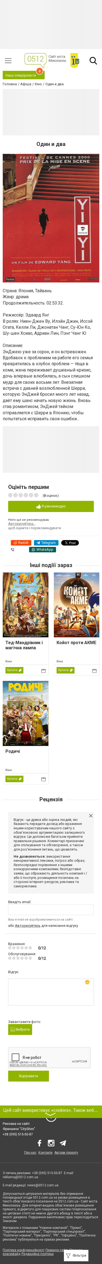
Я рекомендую (53, 506)
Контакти (45, 1153)
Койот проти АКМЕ (76, 642)
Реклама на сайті (16, 1124)
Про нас (30, 1153)
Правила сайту (56, 1250)
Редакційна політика (37, 1254)
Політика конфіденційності (23, 1250)
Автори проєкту (66, 1153)
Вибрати (22, 1029)
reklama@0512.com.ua (20, 1177)
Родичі (12, 751)
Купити (12, 670)
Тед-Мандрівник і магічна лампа (24, 645)
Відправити (28, 1076)
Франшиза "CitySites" (19, 1129)
